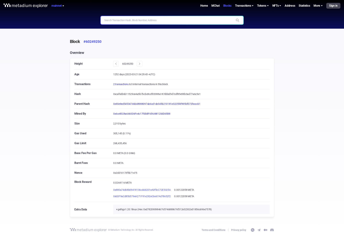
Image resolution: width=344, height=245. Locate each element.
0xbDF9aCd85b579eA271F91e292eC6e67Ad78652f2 (142, 196)
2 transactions (121, 84)
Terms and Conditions (213, 230)
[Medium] (265, 230)
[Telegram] (259, 230)
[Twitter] (252, 230)
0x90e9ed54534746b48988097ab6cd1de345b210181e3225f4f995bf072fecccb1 (156, 103)
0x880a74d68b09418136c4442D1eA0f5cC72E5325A (142, 189)
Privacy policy (238, 230)
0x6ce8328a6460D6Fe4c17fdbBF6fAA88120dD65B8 (141, 113)
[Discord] (272, 230)
